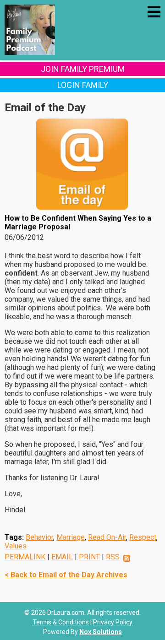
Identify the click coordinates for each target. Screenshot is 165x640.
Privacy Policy (112, 622)
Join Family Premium (83, 69)
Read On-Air (107, 537)
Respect (142, 537)
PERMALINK (25, 557)
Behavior (39, 537)
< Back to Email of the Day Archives (66, 574)
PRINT (89, 557)
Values (16, 546)
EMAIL (62, 557)
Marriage (70, 537)
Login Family (82, 85)
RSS (113, 557)
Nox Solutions (100, 631)
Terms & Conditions (61, 622)
